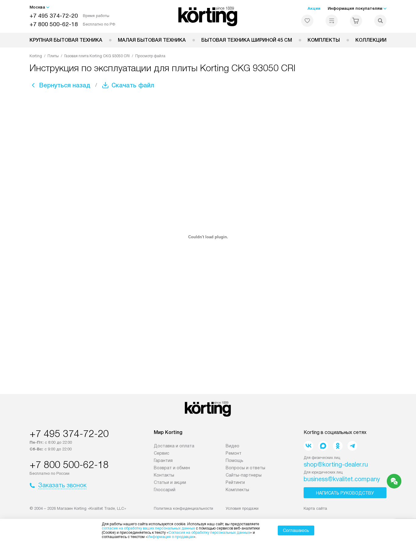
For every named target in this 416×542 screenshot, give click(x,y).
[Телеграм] (352, 446)
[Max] (323, 446)
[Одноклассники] (338, 446)
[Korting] (208, 16)
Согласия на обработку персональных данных (209, 532)
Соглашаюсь (296, 530)
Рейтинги (235, 482)
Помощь (234, 460)
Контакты (164, 475)
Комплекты (324, 40)
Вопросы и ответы (245, 467)
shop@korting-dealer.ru (336, 464)
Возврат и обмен (172, 467)
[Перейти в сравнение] (332, 21)
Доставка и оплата (174, 445)
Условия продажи (242, 508)
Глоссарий (164, 489)
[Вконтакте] (308, 446)
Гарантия (163, 460)
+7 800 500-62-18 (54, 24)
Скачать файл (132, 85)
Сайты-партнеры (244, 475)
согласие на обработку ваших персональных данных (148, 528)
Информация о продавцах (170, 537)
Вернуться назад (64, 85)
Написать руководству (345, 493)
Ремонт (233, 453)
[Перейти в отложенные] (307, 21)
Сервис (161, 453)
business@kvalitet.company (342, 479)
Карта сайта (315, 508)
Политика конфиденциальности (183, 508)
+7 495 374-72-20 (54, 15)
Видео (232, 445)
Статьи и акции (170, 482)
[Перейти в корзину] (356, 21)
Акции (314, 8)
